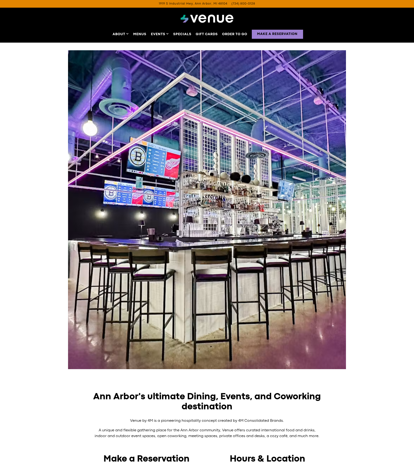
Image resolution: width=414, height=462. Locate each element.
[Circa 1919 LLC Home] (207, 18)
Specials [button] (182, 34)
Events (160, 34)
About (120, 34)
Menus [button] (139, 34)
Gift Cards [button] (207, 34)
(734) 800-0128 (243, 3)
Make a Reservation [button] (277, 34)
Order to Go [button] (234, 34)
